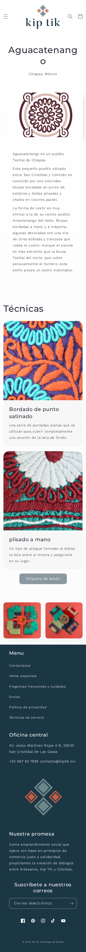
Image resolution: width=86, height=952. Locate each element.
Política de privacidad (28, 707)
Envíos (14, 697)
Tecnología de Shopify (52, 942)
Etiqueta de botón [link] (43, 579)
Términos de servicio (26, 717)
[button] (6, 16)
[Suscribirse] (72, 903)
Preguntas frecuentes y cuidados (37, 686)
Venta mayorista (23, 676)
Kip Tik (35, 942)
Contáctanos (20, 665)
